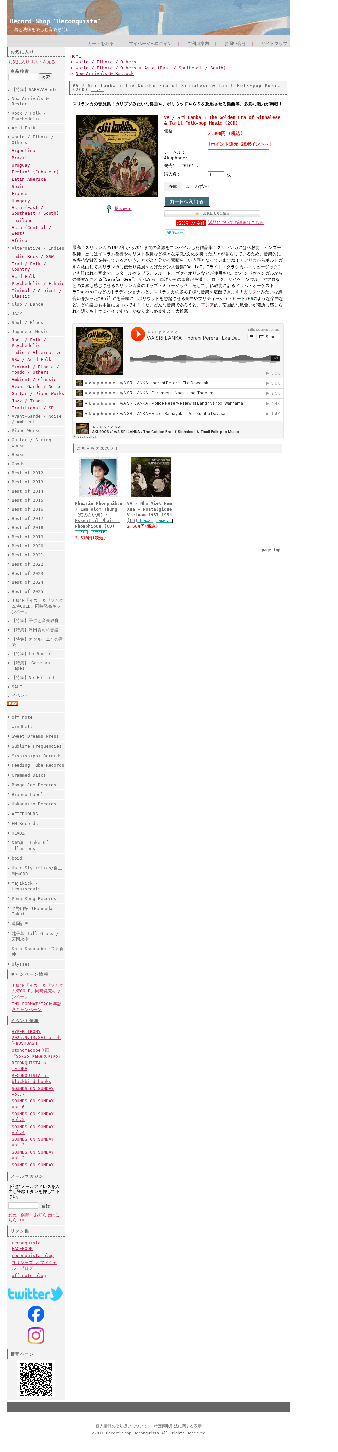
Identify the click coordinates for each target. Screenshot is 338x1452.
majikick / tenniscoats (26, 886)
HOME (75, 56)
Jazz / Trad (26, 400)
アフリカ (248, 260)
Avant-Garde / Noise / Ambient (37, 419)
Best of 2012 (27, 472)
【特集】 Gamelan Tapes (31, 665)
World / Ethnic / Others (33, 139)
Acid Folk (23, 127)
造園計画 (20, 923)
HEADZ (18, 833)
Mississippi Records (37, 755)
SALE (17, 686)
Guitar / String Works (31, 442)
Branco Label (27, 794)
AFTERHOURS (25, 813)
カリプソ (252, 291)
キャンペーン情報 (30, 974)
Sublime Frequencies (37, 746)
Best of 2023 (27, 573)
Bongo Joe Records (34, 784)
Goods (18, 463)
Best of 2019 (27, 536)
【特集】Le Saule (31, 653)
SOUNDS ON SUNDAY (33, 1164)
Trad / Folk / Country (29, 266)
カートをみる (101, 43)
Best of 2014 (27, 491)
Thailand (22, 220)
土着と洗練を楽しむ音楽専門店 (40, 29)
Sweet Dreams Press (35, 736)
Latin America (29, 179)
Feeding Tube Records (38, 765)
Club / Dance (27, 304)
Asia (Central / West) (31, 230)
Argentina (23, 150)
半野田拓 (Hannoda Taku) (32, 911)
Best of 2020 (27, 545)
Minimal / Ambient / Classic (37, 293)
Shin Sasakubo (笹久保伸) (38, 951)
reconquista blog (33, 1255)
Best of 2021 (27, 554)
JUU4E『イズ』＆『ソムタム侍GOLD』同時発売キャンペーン (37, 606)
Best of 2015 (27, 500)
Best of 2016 (27, 509)
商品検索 (20, 71)
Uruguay (21, 165)
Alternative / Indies (38, 248)
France (19, 193)
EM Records (25, 823)
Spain (18, 186)
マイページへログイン (150, 43)
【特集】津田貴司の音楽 (35, 629)
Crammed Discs (29, 775)
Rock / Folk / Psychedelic (29, 116)
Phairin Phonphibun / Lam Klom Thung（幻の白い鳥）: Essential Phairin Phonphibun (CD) (98, 515)
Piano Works (26, 430)
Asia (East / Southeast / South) (35, 210)
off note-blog (29, 1275)
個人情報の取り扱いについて (121, 1426)
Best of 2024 (27, 582)
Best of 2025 (27, 591)
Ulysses (21, 964)
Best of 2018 (27, 527)
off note (22, 717)
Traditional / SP (33, 407)
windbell (22, 726)
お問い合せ (235, 43)
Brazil (19, 157)
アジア (207, 304)
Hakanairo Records (34, 803)
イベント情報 (25, 1020)
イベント (20, 695)
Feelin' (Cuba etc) (35, 171)
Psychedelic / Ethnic (38, 283)
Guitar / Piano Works (38, 393)
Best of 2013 (27, 481)
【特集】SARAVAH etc (35, 89)
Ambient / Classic (34, 379)
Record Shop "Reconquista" (55, 21)
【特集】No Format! (33, 677)
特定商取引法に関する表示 (178, 1426)
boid (17, 858)
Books (18, 454)
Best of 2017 (27, 518)
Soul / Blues (27, 322)
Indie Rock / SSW (33, 256)
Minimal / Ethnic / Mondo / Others (35, 369)
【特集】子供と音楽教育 (35, 620)
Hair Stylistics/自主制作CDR (37, 870)
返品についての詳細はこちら (236, 222)
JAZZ (17, 313)
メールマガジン (27, 1176)
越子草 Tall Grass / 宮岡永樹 (35, 936)
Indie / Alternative (37, 352)
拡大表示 (123, 208)
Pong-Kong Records (34, 898)
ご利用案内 (198, 43)
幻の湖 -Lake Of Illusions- (30, 845)
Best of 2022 (27, 564)
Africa (19, 240)
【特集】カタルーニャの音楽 (37, 642)
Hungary (21, 200)
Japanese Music (30, 331)
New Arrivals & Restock (30, 101)
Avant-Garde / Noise (37, 386)
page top (271, 550)
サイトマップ (274, 43)
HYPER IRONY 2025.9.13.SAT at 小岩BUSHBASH (36, 1037)
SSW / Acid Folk (31, 359)
